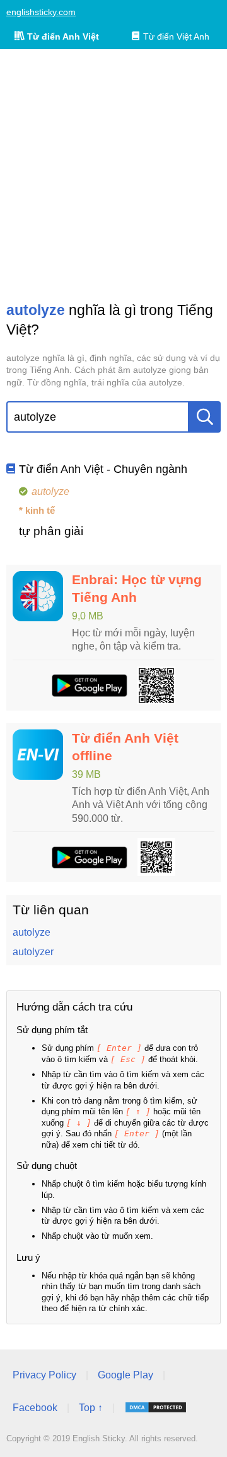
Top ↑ (91, 1407)
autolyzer (33, 951)
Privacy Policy (44, 1375)
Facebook (35, 1407)
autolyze (31, 932)
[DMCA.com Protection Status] (156, 1407)
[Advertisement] (113, 175)
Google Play (125, 1375)
